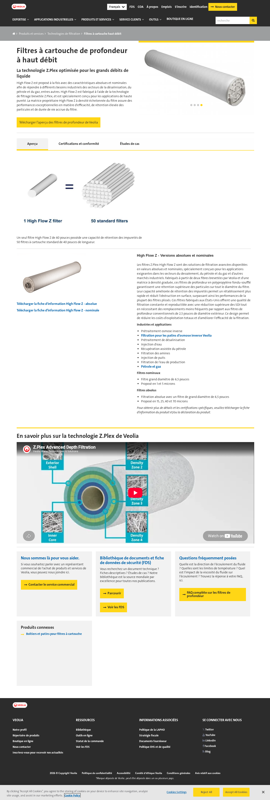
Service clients (130, 20)
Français (114, 7)
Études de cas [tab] (129, 143)
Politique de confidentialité (97, 773)
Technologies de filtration (63, 34)
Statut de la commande (90, 741)
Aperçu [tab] (32, 143)
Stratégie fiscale (149, 735)
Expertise (19, 20)
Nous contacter (225, 7)
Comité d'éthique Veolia (148, 773)
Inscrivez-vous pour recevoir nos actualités (38, 752)
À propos (152, 6)
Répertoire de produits (26, 735)
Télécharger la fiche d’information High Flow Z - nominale (58, 310)
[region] (135, 792)
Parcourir (114, 593)
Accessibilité (123, 773)
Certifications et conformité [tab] (79, 143)
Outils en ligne (84, 735)
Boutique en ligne (180, 19)
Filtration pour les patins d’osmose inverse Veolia (176, 335)
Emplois (166, 6)
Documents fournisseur (153, 741)
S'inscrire (180, 6)
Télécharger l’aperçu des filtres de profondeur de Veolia (58, 122)
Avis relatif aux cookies (207, 773)
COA (140, 6)
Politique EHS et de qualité (154, 747)
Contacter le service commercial (51, 584)
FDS (132, 6)
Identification (198, 6)
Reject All (206, 792)
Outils (153, 20)
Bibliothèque (83, 730)
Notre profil (20, 730)
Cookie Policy (72, 795)
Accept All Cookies (236, 792)
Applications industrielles (53, 20)
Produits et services (96, 20)
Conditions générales (178, 773)
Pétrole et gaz (151, 366)
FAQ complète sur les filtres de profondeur (208, 594)
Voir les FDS (116, 607)
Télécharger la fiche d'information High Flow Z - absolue (57, 303)
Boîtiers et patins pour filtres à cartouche (54, 634)
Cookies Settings (176, 792)
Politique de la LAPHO (152, 730)
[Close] (263, 792)
